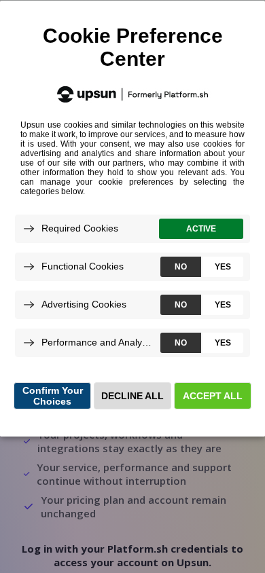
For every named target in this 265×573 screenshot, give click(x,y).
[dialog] (132, 218)
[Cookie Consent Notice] (132, 219)
